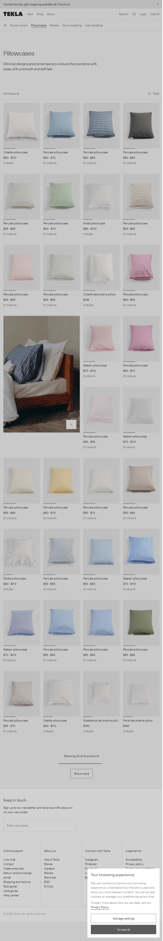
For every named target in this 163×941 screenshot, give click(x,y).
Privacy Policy (100, 907)
